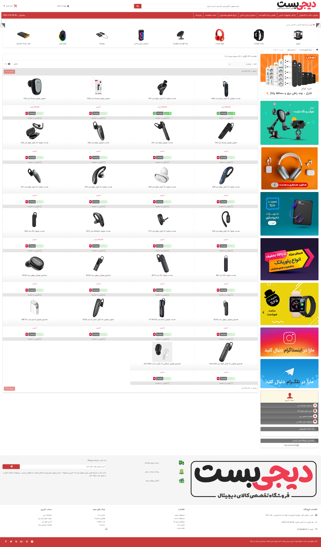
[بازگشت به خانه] (316, 49)
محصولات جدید (179, 518)
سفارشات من (47, 515)
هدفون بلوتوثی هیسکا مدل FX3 (226, 143)
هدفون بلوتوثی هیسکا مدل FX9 (35, 98)
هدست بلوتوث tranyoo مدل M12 (98, 231)
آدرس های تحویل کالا (305, 411)
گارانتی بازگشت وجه (152, 480)
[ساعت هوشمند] (289, 304)
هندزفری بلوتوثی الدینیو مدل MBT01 (35, 319)
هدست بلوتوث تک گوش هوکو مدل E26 (226, 231)
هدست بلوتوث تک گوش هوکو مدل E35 (98, 187)
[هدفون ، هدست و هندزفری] (289, 168)
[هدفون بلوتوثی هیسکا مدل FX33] (98, 87)
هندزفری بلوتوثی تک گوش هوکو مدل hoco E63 (226, 364)
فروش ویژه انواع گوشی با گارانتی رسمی (299, 25)
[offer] (289, 259)
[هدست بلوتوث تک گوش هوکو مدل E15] (162, 219)
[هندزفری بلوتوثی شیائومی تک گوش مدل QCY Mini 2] (162, 352)
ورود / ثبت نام (7, 20)
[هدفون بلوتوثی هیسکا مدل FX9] (34, 87)
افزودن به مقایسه (224, 118)
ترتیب (255, 64)
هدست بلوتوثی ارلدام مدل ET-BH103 (162, 319)
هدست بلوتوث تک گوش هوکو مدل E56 (34, 143)
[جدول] (8, 64)
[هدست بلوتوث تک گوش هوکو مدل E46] (162, 175)
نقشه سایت (181, 528)
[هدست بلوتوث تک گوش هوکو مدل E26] (226, 219)
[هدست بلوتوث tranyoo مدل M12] (98, 219)
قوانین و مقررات (99, 518)
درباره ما (102, 525)
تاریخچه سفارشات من (305, 405)
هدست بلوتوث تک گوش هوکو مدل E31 (34, 187)
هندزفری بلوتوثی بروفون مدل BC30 (98, 275)
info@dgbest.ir (303, 529)
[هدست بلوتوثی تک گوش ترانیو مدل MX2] (226, 87)
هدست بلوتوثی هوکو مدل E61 (162, 143)
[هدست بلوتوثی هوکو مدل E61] (162, 131)
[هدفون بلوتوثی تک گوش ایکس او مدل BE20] (98, 308)
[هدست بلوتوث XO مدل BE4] (34, 219)
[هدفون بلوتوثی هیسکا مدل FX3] (226, 131)
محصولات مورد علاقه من (304, 422)
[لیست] (5, 64)
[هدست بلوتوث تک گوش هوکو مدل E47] (162, 87)
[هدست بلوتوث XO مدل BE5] (226, 264)
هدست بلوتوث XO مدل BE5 (226, 275)
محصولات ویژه (180, 515)
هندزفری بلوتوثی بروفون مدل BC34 (34, 275)
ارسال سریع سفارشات (152, 463)
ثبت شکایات (101, 521)
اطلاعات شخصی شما (45, 525)
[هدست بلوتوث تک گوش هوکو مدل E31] (34, 175)
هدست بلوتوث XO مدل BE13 (162, 275)
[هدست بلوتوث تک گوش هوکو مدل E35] (98, 175)
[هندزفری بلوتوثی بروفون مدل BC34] (34, 264)
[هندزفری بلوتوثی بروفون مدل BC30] (98, 264)
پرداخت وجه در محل (152, 472)
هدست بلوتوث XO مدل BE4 (35, 231)
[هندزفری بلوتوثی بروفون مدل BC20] (226, 308)
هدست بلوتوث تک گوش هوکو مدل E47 (162, 98)
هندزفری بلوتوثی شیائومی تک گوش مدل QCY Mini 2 (162, 364)
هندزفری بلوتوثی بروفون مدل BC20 (226, 319)
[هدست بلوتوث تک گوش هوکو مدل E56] (34, 131)
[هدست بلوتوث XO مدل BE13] (162, 264)
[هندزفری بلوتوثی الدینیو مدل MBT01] (34, 308)
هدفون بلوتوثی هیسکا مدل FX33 (98, 98)
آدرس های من (47, 521)
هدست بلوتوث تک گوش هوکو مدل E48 (226, 187)
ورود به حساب (61, 6)
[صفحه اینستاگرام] (289, 342)
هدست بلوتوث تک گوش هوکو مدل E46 (162, 187)
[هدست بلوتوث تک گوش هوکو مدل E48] (226, 175)
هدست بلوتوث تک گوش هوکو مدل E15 (162, 231)
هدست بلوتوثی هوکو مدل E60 (98, 143)
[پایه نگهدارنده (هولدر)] (289, 123)
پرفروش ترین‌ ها (179, 521)
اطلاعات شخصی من (305, 416)
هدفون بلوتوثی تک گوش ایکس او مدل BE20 (98, 319)
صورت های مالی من (45, 518)
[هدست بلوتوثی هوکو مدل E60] (98, 131)
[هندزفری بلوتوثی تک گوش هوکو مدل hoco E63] (226, 352)
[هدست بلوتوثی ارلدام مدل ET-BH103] (162, 308)
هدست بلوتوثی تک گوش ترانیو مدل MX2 (226, 98)
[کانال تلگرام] (289, 373)
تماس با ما (181, 525)
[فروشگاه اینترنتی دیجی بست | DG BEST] (296, 11)
